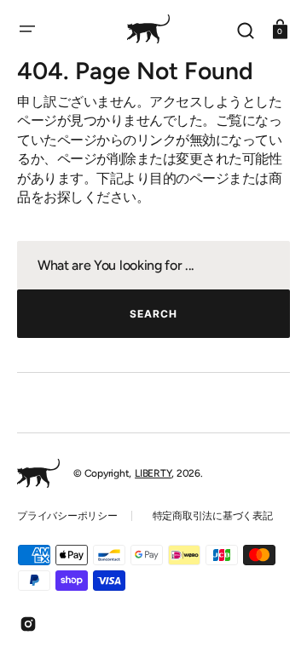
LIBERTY (153, 473)
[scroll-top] (271, 628)
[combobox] (153, 265)
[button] (27, 29)
